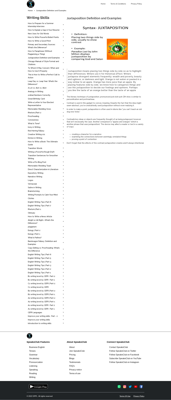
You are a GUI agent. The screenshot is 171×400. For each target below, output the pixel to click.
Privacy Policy (136, 4)
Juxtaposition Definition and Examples (51, 11)
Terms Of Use (125, 396)
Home (103, 4)
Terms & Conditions (118, 4)
